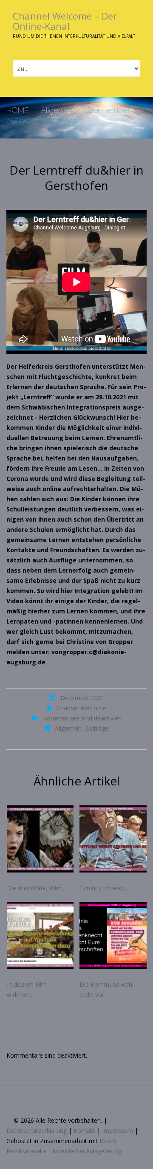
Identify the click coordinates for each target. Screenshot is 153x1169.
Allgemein (58, 110)
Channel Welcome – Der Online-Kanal (65, 20)
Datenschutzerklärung (36, 1131)
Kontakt (84, 1131)
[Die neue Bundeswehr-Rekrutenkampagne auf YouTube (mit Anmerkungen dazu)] (40, 935)
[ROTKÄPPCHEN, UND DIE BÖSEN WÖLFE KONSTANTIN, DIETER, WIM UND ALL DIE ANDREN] (40, 839)
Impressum (117, 1131)
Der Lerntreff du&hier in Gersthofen (76, 177)
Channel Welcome (81, 708)
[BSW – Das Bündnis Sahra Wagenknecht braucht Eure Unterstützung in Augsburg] (113, 935)
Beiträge (96, 728)
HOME (17, 110)
